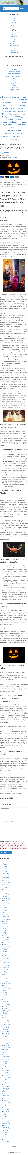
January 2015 (5, 1072)
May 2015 (4, 1065)
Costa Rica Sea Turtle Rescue (14, 76)
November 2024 (6, 900)
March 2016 (5, 1054)
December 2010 (6, 1123)
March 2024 (5, 914)
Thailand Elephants (14, 43)
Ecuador (14, 80)
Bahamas (14, 69)
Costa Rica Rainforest (14, 73)
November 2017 (6, 1033)
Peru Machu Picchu (14, 87)
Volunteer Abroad (17, 127)
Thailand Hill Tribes (14, 45)
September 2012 (6, 1102)
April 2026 (4, 870)
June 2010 (4, 1134)
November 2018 (6, 1026)
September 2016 (6, 1047)
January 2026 (5, 875)
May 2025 (4, 889)
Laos (14, 41)
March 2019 (5, 1019)
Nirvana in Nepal (14, 52)
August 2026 (5, 863)
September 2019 (6, 1010)
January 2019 (5, 1022)
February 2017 (5, 1042)
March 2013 (5, 1093)
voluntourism (23, 137)
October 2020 (5, 987)
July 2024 (4, 907)
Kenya (14, 24)
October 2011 (5, 1113)
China (14, 38)
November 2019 (6, 1006)
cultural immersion (16, 102)
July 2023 (4, 928)
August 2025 (5, 884)
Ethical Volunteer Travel (13, 105)
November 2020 (6, 985)
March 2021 (5, 978)
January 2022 (5, 960)
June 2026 (4, 866)
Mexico (14, 85)
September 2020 (6, 989)
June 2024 (4, 909)
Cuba (14, 78)
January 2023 (5, 939)
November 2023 (6, 921)
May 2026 (4, 868)
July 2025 (4, 886)
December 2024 (6, 898)
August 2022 (5, 948)
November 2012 (6, 1098)
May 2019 (4, 1015)
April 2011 (4, 1118)
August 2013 (5, 1090)
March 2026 (5, 872)
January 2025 (5, 896)
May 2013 (4, 1091)
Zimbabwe (14, 26)
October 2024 (5, 902)
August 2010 (5, 1130)
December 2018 (6, 1024)
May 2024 (4, 911)
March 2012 (5, 1107)
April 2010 (4, 1137)
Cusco (23, 102)
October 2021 (5, 966)
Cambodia (14, 36)
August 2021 (5, 969)
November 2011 (6, 1111)
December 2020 (6, 983)
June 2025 (4, 888)
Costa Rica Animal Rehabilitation (14, 75)
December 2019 (6, 1005)
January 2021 (5, 981)
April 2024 (4, 912)
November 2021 (6, 964)
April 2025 (4, 891)
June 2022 (4, 951)
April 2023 (4, 934)
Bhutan (14, 34)
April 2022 (4, 955)
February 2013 (5, 1095)
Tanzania (14, 125)
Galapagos (14, 82)
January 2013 (5, 1097)
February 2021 (5, 980)
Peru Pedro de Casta (14, 89)
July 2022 (4, 950)
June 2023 (4, 930)
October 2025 (5, 880)
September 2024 (6, 903)
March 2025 (5, 893)
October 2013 (5, 1088)
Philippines (14, 48)
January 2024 (5, 918)
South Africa (14, 18)
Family (5, 108)
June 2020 (4, 994)
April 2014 (4, 1083)
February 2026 (5, 873)
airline (2, 97)
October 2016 (5, 1045)
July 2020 (4, 992)
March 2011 (5, 1120)
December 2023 (6, 919)
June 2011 (4, 1116)
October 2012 (5, 1100)
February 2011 (5, 1122)
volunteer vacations (10, 136)
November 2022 (6, 942)
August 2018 (5, 1029)
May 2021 (4, 974)
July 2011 (4, 1114)
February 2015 (5, 1070)
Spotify (2, 125)
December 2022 (6, 941)
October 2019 (5, 1008)
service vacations (8, 122)
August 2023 (5, 927)
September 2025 (6, 882)
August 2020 (5, 990)
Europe (22, 105)
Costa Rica (22, 100)
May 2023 (4, 932)
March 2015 (5, 1068)
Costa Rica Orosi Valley (14, 71)
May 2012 (4, 1104)
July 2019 (4, 1013)
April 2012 (4, 1106)
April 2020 (4, 997)
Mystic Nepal (14, 50)
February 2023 (5, 937)
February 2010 (5, 1141)
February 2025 (5, 895)
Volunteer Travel (14, 130)
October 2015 (5, 1059)
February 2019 (5, 1020)
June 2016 (4, 1051)
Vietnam (14, 47)
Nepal (4, 117)
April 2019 (4, 1017)
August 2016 (5, 1049)
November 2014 (6, 1075)
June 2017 (4, 1036)
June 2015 (4, 1063)
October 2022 (5, 944)
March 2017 (5, 1040)
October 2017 (5, 1035)
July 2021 (4, 971)
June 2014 (4, 1079)
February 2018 (5, 1031)
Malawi (14, 22)
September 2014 (6, 1077)
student (9, 125)
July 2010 (4, 1132)
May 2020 (4, 996)
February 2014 (5, 1086)
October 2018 (5, 1028)
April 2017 (4, 1038)
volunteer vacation (13, 133)
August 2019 (5, 1012)
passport (9, 117)
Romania (14, 61)
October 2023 (5, 923)
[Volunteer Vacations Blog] (14, 2)
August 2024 (5, 905)
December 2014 (6, 1074)
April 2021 (4, 976)
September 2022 (6, 946)
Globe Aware (23, 108)
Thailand (21, 125)
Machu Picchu (8, 114)
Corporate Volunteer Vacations (11, 100)
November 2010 (6, 1125)
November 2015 (6, 1058)
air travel (9, 97)
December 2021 (6, 962)
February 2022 (5, 958)
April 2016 (4, 1052)
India (14, 40)
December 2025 (6, 877)
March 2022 (5, 957)
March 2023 (5, 935)
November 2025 (6, 879)
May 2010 (4, 1136)
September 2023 (6, 925)
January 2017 (5, 1044)
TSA (26, 125)
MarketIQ (17, 1152)
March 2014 (5, 1084)
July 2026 (4, 864)
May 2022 (4, 953)
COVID (5, 102)
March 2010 (5, 1139)
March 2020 (5, 999)
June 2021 (4, 973)
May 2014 (4, 1081)
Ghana (14, 20)
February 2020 (5, 1001)
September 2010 (6, 1129)
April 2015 (4, 1067)
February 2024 (5, 916)
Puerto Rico (14, 91)
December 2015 (6, 1056)
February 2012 (5, 1109)
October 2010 (5, 1127)
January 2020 (5, 1003)
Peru (16, 117)
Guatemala (14, 83)
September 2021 (6, 967)
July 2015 (4, 1061)
